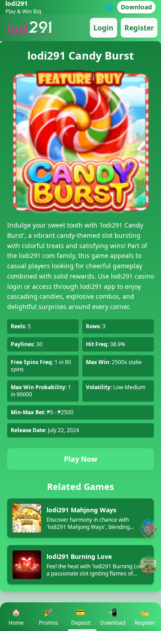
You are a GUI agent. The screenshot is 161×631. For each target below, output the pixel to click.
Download (136, 7)
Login (103, 28)
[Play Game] (148, 565)
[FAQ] (148, 528)
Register (139, 28)
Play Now (80, 459)
